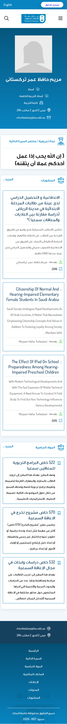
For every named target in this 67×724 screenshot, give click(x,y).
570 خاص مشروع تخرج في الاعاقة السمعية (33, 514)
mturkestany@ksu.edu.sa (31, 117)
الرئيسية (33, 650)
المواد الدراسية (33, 666)
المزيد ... (8, 179)
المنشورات (33, 697)
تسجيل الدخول (52, 4)
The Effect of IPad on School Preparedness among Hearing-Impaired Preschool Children (33, 367)
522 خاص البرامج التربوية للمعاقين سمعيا (34, 465)
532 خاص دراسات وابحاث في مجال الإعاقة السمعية (31, 564)
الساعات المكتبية (33, 674)
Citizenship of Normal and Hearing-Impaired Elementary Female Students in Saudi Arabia (32, 294)
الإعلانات (33, 682)
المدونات (33, 690)
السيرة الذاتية (34, 658)
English (8, 5)
